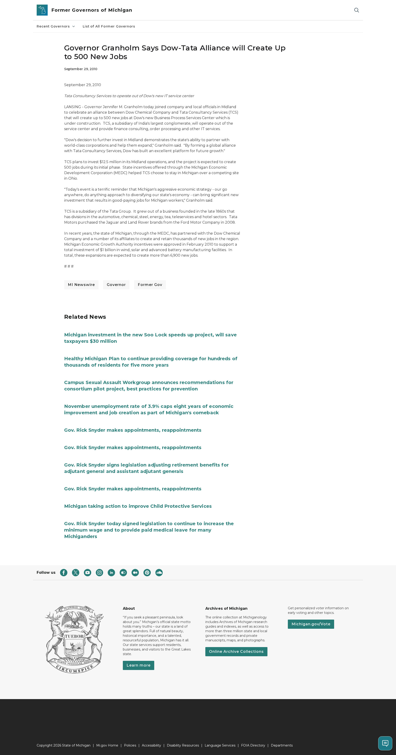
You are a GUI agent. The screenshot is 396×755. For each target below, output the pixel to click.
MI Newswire (81, 285)
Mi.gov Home (107, 745)
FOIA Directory (253, 745)
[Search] (356, 10)
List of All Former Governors (109, 26)
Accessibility (151, 745)
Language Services (220, 745)
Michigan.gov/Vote (311, 624)
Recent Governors (53, 26)
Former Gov (150, 285)
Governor (116, 285)
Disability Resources (183, 745)
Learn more (138, 665)
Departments (282, 745)
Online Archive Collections (236, 651)
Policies (130, 745)
